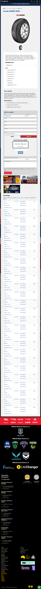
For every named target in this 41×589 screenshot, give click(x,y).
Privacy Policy (25, 168)
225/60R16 (16, 407)
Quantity (28, 114)
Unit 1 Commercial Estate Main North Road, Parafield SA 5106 (8, 487)
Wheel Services (4, 568)
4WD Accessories (4, 561)
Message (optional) (7, 161)
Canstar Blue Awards (24, 550)
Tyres (2, 547)
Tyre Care (3, 552)
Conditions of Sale (14, 587)
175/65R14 (16, 267)
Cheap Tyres (22, 552)
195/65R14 (16, 308)
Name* (5, 118)
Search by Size (4, 550)
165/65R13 (16, 209)
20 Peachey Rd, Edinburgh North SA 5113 (7, 496)
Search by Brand (4, 551)
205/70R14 (16, 325)
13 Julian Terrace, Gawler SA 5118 (8, 505)
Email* (5, 125)
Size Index (22, 548)
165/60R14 (16, 234)
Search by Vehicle (4, 548)
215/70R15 (16, 374)
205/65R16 (16, 391)
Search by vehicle (20, 197)
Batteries (2, 562)
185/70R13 (16, 226)
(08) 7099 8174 (6, 525)
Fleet (2, 575)
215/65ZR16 (16, 399)
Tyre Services (3, 566)
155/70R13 (16, 201)
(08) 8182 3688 (6, 488)
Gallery (3, 578)
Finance (21, 547)
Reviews (3, 580)
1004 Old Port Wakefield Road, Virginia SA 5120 (7, 541)
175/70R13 (16, 218)
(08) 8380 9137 (6, 543)
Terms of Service (33, 168)
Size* (5, 114)
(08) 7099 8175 (6, 534)
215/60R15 (16, 358)
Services (3, 559)
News (2, 576)
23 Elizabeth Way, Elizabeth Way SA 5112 (7, 532)
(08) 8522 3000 (6, 506)
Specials (3, 570)
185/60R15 (16, 333)
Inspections (3, 564)
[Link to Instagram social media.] (32, 586)
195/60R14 (16, 300)
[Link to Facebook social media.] (29, 586)
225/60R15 (16, 382)
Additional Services (4, 569)
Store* (5, 132)
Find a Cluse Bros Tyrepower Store (21, 3)
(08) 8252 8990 (6, 497)
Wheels (3, 555)
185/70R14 (16, 292)
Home (5, 8)
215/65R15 (16, 366)
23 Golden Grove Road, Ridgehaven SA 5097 (7, 523)
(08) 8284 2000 (6, 515)
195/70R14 (16, 316)
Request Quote (8, 172)
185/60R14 (16, 275)
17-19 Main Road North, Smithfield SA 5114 (7, 514)
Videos (2, 579)
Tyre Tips (3, 554)
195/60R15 (16, 341)
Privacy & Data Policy (7, 587)
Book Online (4, 573)
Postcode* (6, 128)
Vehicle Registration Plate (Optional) (10, 157)
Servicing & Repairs (4, 565)
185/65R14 (16, 283)
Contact (3, 572)
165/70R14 (16, 250)
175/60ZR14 (16, 259)
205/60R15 (16, 349)
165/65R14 (16, 242)
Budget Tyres (22, 551)
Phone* (5, 121)
